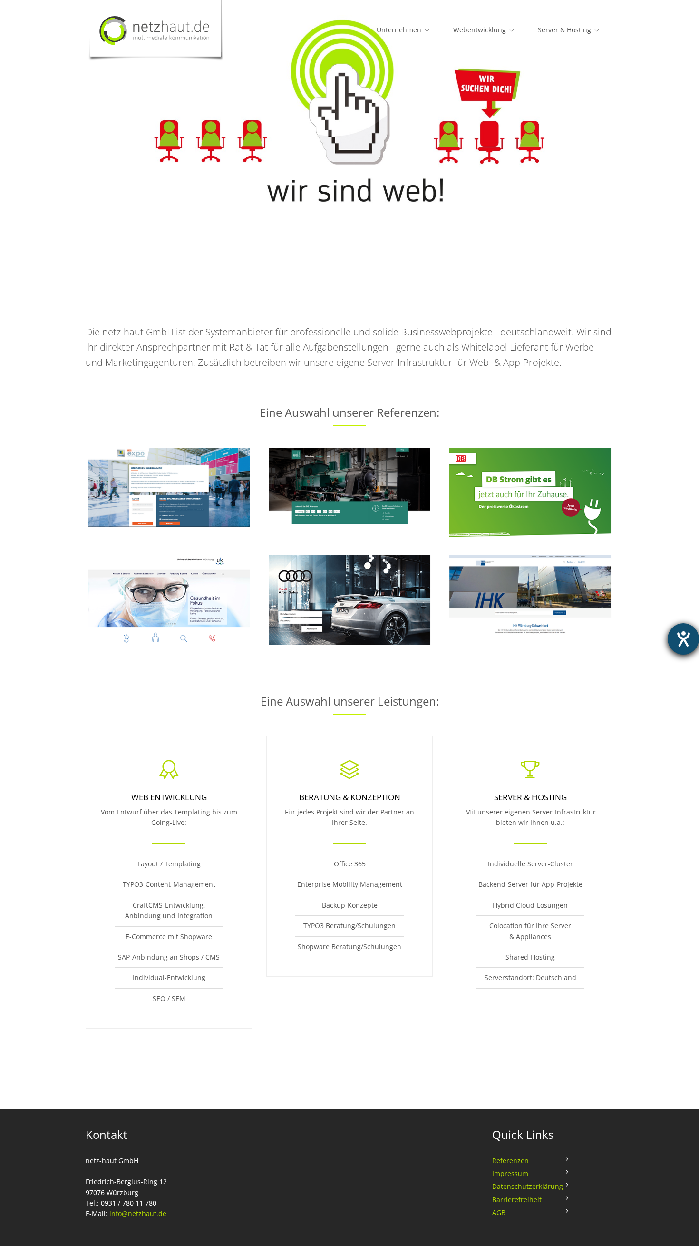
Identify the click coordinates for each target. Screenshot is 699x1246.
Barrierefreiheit (517, 1199)
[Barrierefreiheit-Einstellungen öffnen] (683, 639)
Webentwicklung (479, 29)
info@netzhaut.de (137, 1213)
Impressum (510, 1173)
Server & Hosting (564, 29)
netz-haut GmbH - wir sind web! (162, 31)
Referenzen (510, 1160)
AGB (498, 1212)
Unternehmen (399, 29)
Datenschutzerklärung (527, 1186)
